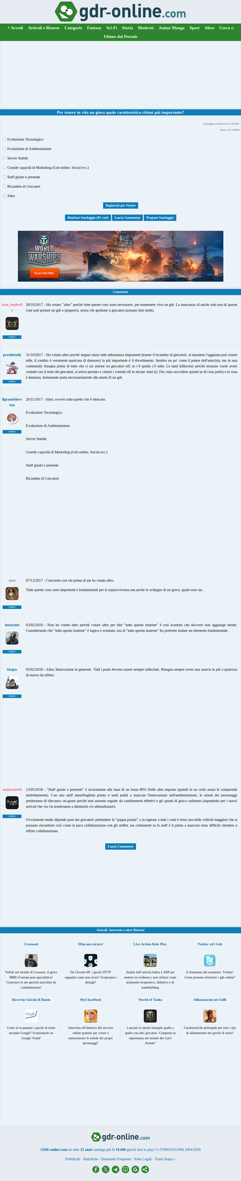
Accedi (15, 27)
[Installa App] (127, 1172)
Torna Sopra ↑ (165, 1159)
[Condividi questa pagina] (145, 1172)
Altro (209, 27)
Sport (194, 27)
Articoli (101, 930)
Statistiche (90, 1159)
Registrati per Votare (121, 205)
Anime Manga (172, 27)
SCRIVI (12, 337)
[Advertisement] (120, 74)
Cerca (226, 27)
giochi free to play (140, 1150)
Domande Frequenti (116, 1159)
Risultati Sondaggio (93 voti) (88, 217)
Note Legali (143, 1159)
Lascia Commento (127, 217)
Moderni (146, 27)
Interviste (116, 930)
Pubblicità (72, 1159)
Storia (127, 27)
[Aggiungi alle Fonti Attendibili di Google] (136, 1172)
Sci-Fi (111, 27)
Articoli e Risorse (44, 27)
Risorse (138, 930)
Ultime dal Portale (120, 36)
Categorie (73, 27)
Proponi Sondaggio (160, 217)
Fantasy (94, 27)
